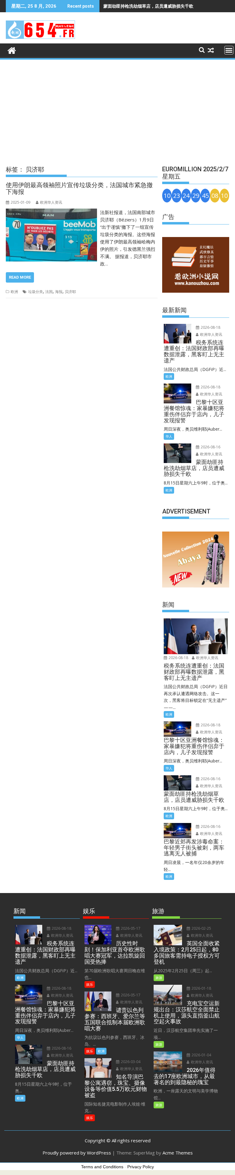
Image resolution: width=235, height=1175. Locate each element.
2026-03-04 (130, 1061)
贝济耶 (70, 291)
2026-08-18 (210, 327)
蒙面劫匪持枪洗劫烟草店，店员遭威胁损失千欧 (148, 6)
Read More (20, 277)
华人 (169, 436)
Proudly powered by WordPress (77, 1153)
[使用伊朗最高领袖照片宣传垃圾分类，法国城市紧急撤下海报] (51, 212)
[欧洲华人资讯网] (12, 49)
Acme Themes (177, 1153)
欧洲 (14, 291)
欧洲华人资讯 (51, 202)
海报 (58, 291)
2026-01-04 (201, 1055)
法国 (49, 291)
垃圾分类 (35, 291)
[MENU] (228, 50)
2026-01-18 (201, 988)
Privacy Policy (140, 1166)
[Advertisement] (117, 106)
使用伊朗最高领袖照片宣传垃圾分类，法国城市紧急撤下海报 (79, 188)
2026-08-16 (210, 447)
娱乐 (89, 984)
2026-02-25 (201, 928)
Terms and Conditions (102, 1166)
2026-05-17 (130, 928)
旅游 (158, 977)
